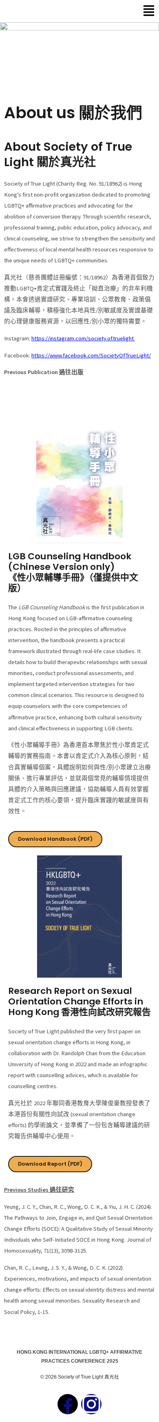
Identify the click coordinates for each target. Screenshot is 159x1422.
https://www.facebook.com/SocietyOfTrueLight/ (91, 355)
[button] (143, 11)
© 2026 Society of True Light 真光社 (79, 1376)
